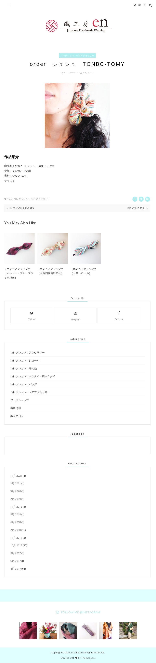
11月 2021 (16, 475)
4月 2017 (15, 568)
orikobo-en (70, 72)
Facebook (119, 319)
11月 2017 (16, 537)
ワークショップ (19, 400)
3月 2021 (15, 483)
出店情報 (15, 408)
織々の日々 (17, 416)
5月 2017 (15, 561)
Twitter (31, 319)
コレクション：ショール (24, 360)
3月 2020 (15, 491)
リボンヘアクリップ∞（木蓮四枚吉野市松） (50, 271)
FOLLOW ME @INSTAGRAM (80, 612)
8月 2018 (15, 514)
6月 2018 (15, 522)
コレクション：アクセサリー (27, 352)
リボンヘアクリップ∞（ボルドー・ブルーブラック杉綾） (18, 273)
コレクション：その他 (23, 368)
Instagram (75, 319)
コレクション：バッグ (23, 384)
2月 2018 (15, 530)
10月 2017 (16, 545)
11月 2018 (16, 506)
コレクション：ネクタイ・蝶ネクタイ (32, 376)
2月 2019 (15, 499)
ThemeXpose (88, 657)
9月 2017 (15, 553)
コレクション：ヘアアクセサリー (77, 55)
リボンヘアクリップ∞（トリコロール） (83, 271)
